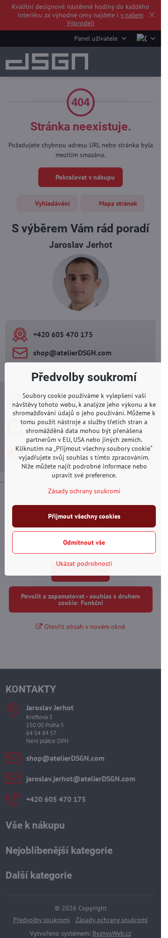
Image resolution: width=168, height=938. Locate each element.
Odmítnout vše (84, 542)
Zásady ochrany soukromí (84, 491)
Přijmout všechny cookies (84, 516)
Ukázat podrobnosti (84, 563)
